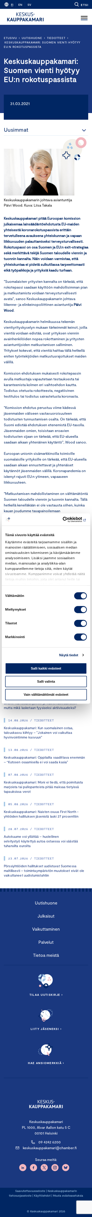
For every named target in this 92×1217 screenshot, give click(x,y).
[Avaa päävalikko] (84, 17)
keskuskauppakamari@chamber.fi (50, 1148)
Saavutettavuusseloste (30, 1191)
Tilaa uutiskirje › (46, 994)
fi (12, 4)
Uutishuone (32, 38)
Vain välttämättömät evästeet (46, 694)
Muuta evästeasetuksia (68, 1195)
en (20, 4)
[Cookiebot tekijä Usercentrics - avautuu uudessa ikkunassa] (67, 519)
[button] (81, 4)
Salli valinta (46, 681)
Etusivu (10, 38)
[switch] (80, 609)
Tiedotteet (56, 38)
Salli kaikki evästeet (46, 668)
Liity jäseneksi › (46, 1029)
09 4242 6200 (49, 1142)
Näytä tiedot (68, 655)
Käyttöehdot (42, 1195)
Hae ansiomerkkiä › (46, 1063)
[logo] (25, 16)
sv (29, 4)
